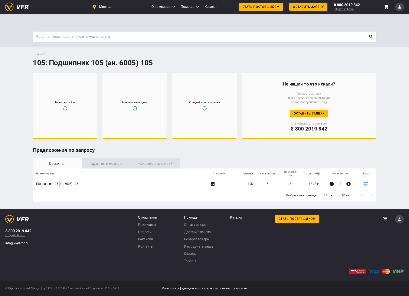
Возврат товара (196, 239)
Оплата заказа (195, 225)
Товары (190, 261)
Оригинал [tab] (57, 163)
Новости (144, 232)
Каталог (210, 7)
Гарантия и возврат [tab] (106, 163)
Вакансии (145, 239)
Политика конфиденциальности (182, 288)
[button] (329, 195)
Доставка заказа (197, 232)
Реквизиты (147, 225)
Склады (190, 254)
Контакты (146, 246)
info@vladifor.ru (344, 9)
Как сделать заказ (198, 246)
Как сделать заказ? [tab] (155, 163)
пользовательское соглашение (226, 288)
